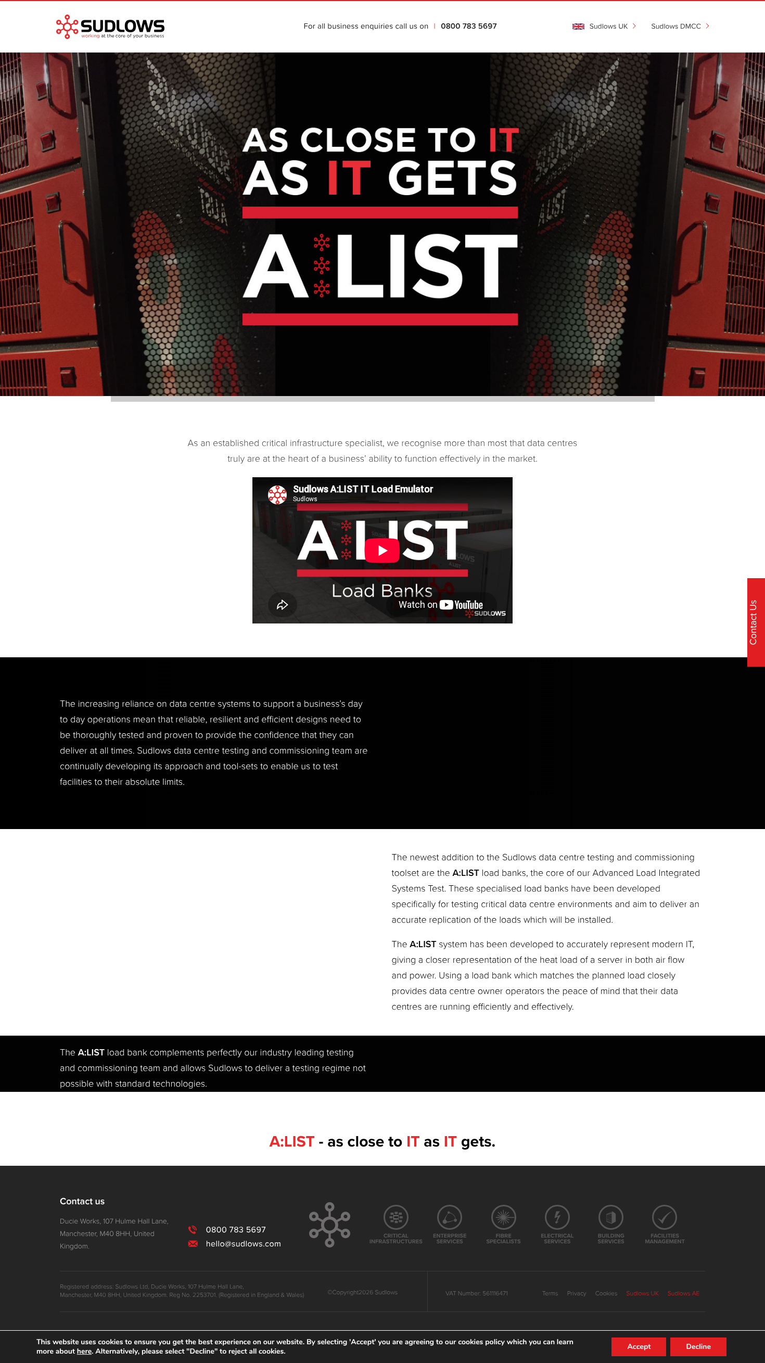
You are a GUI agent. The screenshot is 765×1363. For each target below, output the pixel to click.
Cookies (606, 1293)
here (84, 1351)
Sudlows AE (684, 1293)
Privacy (576, 1293)
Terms (550, 1293)
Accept (639, 1347)
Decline (698, 1347)
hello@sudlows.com (243, 1244)
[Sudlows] (110, 27)
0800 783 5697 (468, 27)
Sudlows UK (643, 1293)
